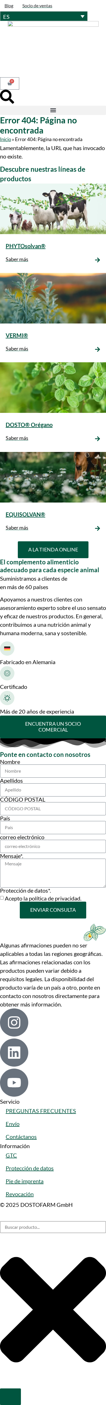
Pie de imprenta (25, 1181)
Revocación (20, 1194)
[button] (53, 110)
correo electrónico (22, 837)
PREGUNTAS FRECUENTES (41, 1110)
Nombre (10, 761)
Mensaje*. (11, 856)
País (5, 818)
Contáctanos (21, 1136)
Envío (13, 1123)
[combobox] (53, 1227)
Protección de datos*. (25, 890)
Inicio (5, 139)
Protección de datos (30, 1168)
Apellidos (11, 780)
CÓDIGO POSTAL (22, 799)
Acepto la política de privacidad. (43, 898)
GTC (11, 1155)
